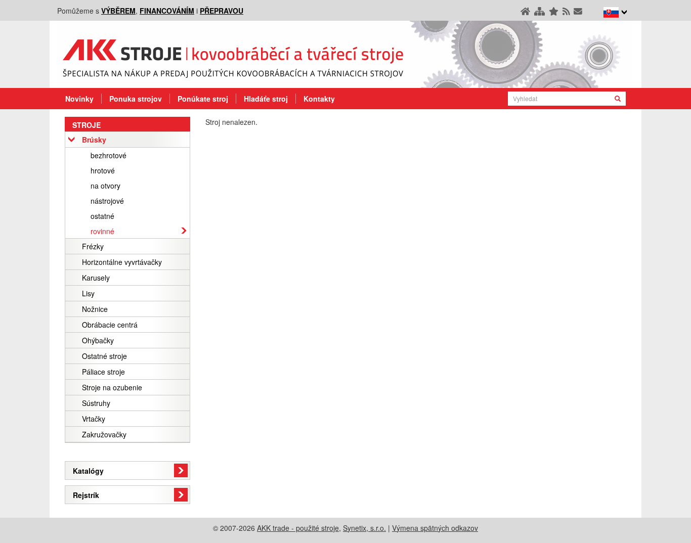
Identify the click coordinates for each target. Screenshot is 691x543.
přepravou (221, 11)
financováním (167, 11)
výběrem (118, 11)
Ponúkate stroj (203, 99)
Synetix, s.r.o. (364, 528)
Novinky (79, 99)
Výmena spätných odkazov (435, 528)
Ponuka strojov (135, 99)
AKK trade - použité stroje (298, 528)
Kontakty (319, 99)
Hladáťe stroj (266, 99)
